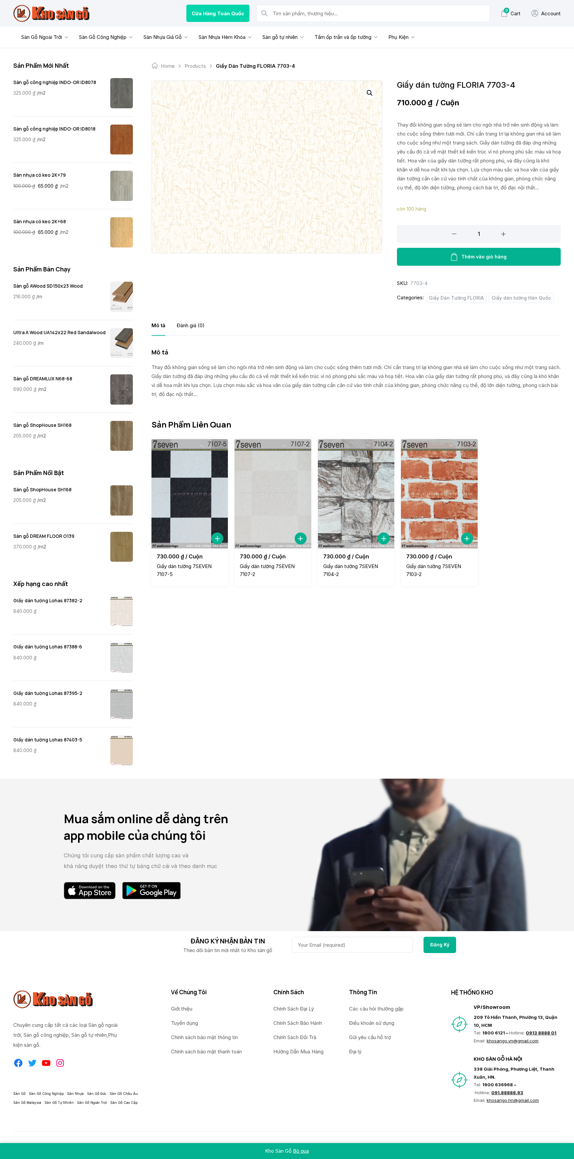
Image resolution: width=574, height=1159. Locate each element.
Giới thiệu (181, 1009)
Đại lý (355, 1051)
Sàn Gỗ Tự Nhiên (59, 1103)
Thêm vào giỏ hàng (484, 256)
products (195, 66)
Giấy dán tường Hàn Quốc (521, 298)
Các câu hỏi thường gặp (376, 1009)
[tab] (158, 325)
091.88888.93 (507, 1092)
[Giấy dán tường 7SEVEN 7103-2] (439, 493)
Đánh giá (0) (191, 325)
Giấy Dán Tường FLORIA (456, 298)
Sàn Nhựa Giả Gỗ (163, 37)
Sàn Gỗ (19, 1094)
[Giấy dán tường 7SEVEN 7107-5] (189, 493)
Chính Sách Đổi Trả (294, 1037)
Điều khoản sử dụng (371, 1023)
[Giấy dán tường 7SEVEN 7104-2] (356, 493)
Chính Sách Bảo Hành (297, 1023)
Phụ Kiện (398, 37)
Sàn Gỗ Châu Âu (124, 1094)
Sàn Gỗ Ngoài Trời (41, 37)
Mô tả (158, 325)
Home (168, 66)
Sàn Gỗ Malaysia (27, 1103)
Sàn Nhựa (75, 1094)
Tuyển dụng (184, 1023)
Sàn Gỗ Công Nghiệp (103, 37)
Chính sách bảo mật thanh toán (206, 1051)
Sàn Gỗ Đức (96, 1094)
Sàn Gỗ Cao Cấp (124, 1103)
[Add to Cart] (217, 538)
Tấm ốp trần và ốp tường (343, 37)
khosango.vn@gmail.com (512, 1040)
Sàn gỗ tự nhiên (280, 37)
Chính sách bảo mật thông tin (204, 1037)
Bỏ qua (301, 1151)
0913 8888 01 (541, 1032)
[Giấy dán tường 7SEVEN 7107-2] (273, 493)
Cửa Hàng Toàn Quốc (218, 13)
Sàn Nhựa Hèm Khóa (222, 37)
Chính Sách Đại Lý (293, 1009)
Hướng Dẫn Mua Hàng (298, 1051)
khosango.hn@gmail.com (513, 1100)
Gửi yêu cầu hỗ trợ (370, 1037)
